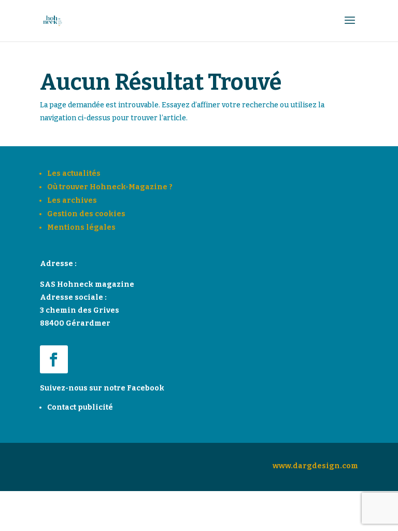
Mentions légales (81, 227)
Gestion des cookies (86, 213)
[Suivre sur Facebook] (54, 359)
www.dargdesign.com (315, 466)
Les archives (72, 200)
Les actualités (74, 173)
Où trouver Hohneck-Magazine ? (110, 187)
